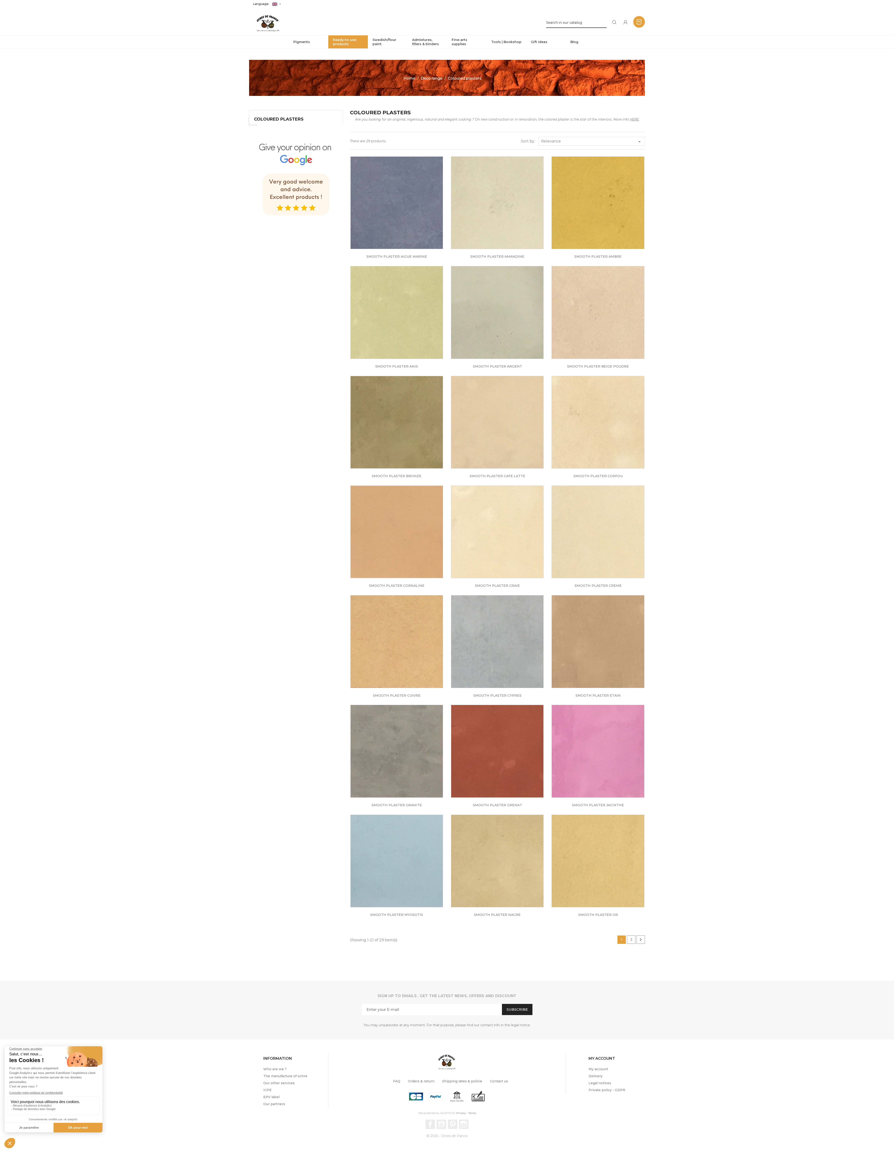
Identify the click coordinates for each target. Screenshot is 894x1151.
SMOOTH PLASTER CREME (598, 586)
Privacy (461, 1113)
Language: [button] (261, 4)
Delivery (596, 1076)
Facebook (430, 1124)
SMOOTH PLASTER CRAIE (497, 586)
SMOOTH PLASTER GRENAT (497, 805)
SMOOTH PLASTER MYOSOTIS (396, 915)
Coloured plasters (279, 119)
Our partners (274, 1104)
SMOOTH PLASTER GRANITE (397, 805)
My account (598, 1069)
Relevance (591, 142)
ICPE (267, 1090)
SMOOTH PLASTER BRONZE (396, 476)
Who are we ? (275, 1069)
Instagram (463, 1124)
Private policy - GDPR (607, 1090)
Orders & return (421, 1081)
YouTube (441, 1124)
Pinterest (452, 1124)
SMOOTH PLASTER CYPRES (497, 695)
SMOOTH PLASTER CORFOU (598, 476)
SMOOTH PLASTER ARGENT (497, 366)
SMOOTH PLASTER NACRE (497, 915)
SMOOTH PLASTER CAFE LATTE (497, 476)
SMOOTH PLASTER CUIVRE (396, 695)
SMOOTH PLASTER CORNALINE (396, 586)
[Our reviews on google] (296, 178)
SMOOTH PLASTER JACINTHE (598, 805)
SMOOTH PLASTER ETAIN (598, 695)
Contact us (499, 1081)
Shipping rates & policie (462, 1081)
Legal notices (600, 1083)
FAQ (396, 1081)
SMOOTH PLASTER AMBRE (598, 256)
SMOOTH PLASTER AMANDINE (497, 256)
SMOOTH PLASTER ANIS (396, 366)
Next (640, 939)
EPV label (271, 1097)
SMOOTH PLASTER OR (598, 915)
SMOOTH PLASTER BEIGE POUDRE (598, 366)
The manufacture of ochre (285, 1076)
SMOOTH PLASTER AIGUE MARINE (396, 256)
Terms (472, 1113)
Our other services (279, 1083)
